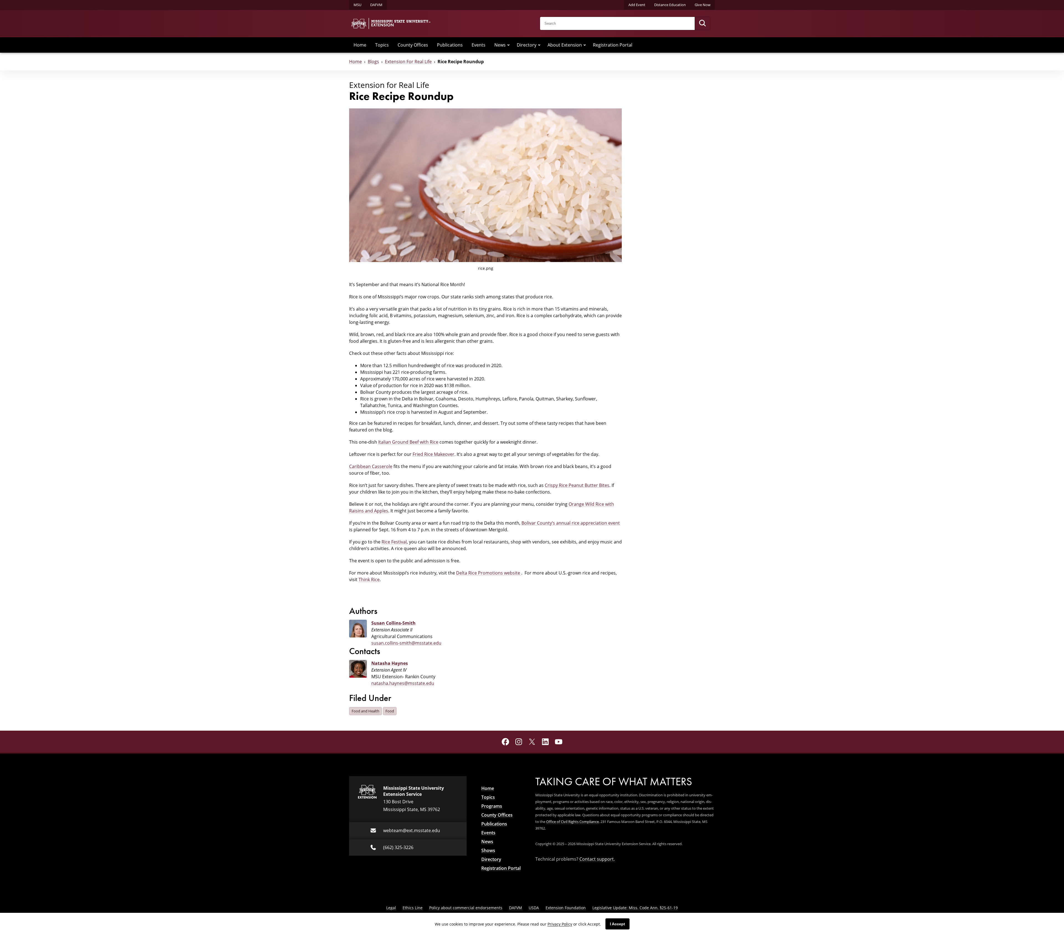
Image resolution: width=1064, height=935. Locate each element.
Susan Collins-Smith (393, 623)
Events (478, 45)
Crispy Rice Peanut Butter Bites (577, 485)
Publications (450, 45)
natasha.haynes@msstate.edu (402, 683)
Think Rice (369, 579)
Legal (391, 907)
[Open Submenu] (508, 45)
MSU (357, 4)
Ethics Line (413, 907)
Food (389, 710)
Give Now (702, 4)
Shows (488, 850)
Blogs (373, 62)
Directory (526, 45)
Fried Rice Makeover (433, 454)
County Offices (413, 45)
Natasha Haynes (389, 663)
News (500, 45)
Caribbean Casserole (370, 466)
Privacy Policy (560, 924)
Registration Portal (612, 45)
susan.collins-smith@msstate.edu (406, 643)
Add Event (636, 4)
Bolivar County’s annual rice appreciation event (570, 523)
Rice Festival (394, 542)
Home (360, 45)
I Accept (617, 924)
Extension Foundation (566, 907)
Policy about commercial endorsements (465, 907)
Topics (382, 45)
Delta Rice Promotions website (488, 573)
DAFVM (376, 4)
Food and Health (365, 710)
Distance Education (670, 4)
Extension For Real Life (408, 62)
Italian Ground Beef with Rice (408, 442)
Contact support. (597, 859)
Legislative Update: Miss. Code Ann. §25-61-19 (635, 907)
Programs (491, 806)
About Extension (565, 45)
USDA (534, 907)
